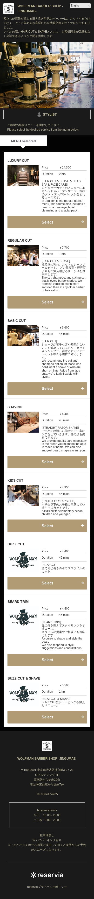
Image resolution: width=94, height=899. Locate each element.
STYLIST (50, 114)
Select (47, 526)
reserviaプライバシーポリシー (47, 887)
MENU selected (23, 141)
